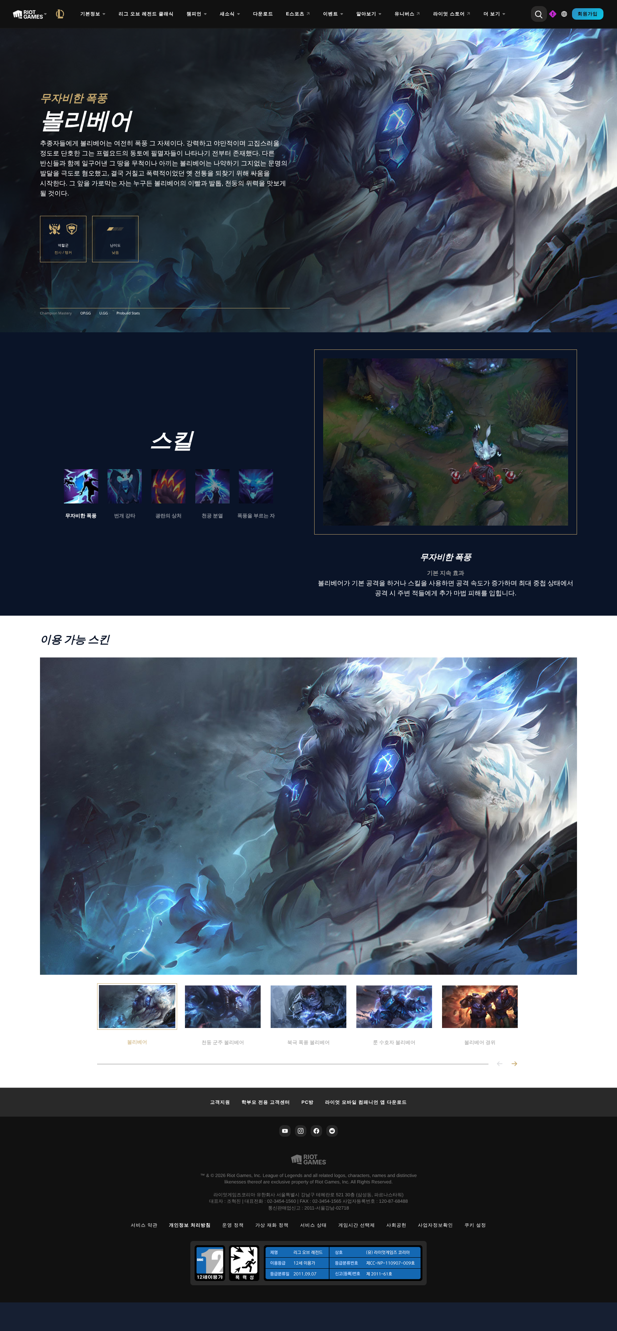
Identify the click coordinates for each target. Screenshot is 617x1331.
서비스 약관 (144, 1225)
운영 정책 (233, 1225)
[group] (168, 494)
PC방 (307, 1102)
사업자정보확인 (435, 1225)
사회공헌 (396, 1225)
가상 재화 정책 (272, 1225)
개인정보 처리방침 (190, 1225)
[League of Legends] (61, 14)
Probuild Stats (128, 313)
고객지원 (220, 1102)
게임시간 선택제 (356, 1225)
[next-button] (514, 1064)
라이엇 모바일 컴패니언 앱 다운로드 (366, 1102)
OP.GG (85, 313)
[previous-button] (500, 1064)
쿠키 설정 (475, 1225)
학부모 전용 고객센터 (266, 1102)
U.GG (103, 313)
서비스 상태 (313, 1225)
